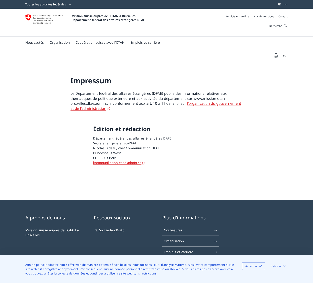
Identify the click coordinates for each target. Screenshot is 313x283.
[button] (60, 42)
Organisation (174, 241)
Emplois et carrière (178, 252)
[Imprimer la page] (275, 55)
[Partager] (285, 55)
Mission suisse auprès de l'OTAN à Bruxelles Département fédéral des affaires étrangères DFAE (108, 18)
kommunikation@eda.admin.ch (117, 163)
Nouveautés (173, 230)
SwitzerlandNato (111, 230)
